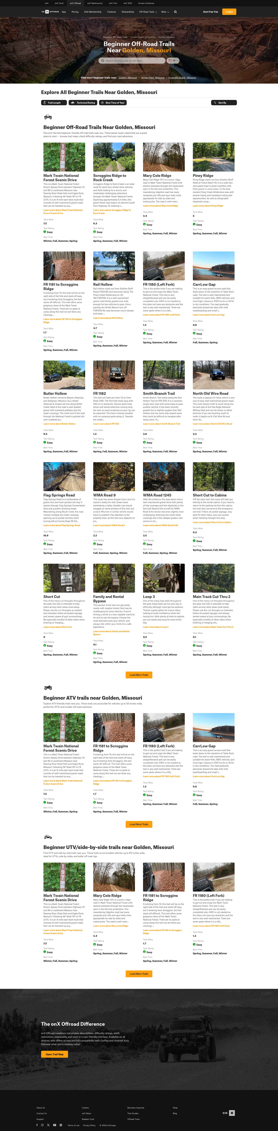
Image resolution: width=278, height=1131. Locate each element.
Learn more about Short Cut (64, 614)
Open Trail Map (54, 1054)
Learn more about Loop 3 (164, 614)
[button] (54, 102)
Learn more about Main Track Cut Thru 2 (214, 614)
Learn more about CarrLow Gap (214, 302)
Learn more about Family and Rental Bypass (114, 614)
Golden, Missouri (128, 77)
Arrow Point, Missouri (152, 77)
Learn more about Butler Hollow (64, 407)
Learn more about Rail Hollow (114, 302)
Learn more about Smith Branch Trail (164, 407)
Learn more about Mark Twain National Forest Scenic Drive (64, 193)
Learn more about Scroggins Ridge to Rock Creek (114, 193)
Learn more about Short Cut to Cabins (214, 509)
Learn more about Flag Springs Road (64, 509)
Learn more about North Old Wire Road (214, 407)
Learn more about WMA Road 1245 (164, 509)
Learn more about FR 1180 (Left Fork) (164, 302)
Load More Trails (139, 675)
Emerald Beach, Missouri (182, 77)
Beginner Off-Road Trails (115, 37)
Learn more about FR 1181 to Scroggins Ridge (64, 302)
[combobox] (134, 60)
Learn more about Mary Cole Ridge (164, 193)
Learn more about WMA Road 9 (114, 509)
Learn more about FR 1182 (114, 407)
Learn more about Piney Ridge (214, 193)
